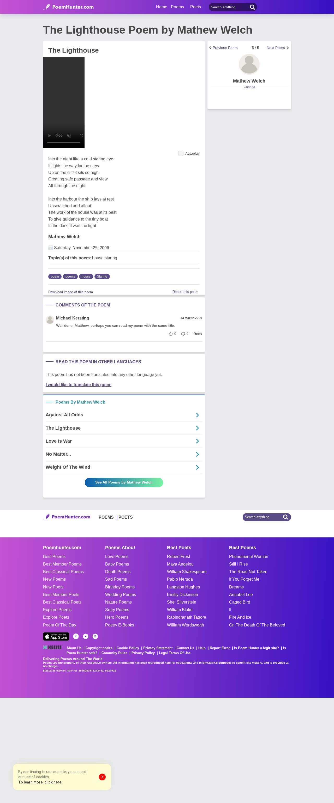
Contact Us (185, 648)
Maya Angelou (180, 564)
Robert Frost (178, 556)
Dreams (236, 587)
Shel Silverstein (181, 602)
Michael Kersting (72, 318)
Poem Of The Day (59, 625)
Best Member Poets (61, 594)
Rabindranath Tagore (186, 617)
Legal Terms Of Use (174, 653)
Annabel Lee (241, 594)
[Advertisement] (78, 750)
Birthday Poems (120, 587)
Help (202, 648)
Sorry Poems (117, 609)
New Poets (53, 587)
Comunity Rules (114, 653)
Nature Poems (118, 602)
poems (70, 276)
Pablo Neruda (180, 579)
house (86, 276)
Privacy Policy (143, 653)
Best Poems (54, 556)
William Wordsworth (185, 625)
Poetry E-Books (119, 625)
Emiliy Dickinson (182, 594)
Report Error (220, 648)
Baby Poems (117, 564)
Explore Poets (56, 617)
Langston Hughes (183, 587)
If (230, 609)
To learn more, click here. (40, 782)
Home (161, 7)
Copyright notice (99, 648)
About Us (74, 648)
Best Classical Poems (63, 571)
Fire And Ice (240, 617)
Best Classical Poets (62, 602)
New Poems (54, 579)
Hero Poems (116, 617)
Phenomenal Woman (248, 556)
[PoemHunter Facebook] (76, 636)
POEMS (106, 517)
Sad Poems (116, 579)
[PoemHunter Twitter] (85, 636)
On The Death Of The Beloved (257, 625)
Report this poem (185, 292)
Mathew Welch (64, 236)
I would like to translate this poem (78, 384)
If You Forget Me (244, 579)
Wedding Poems (120, 594)
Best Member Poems (62, 564)
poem (55, 276)
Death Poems (117, 571)
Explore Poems (57, 609)
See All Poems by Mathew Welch (124, 482)
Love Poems (116, 556)
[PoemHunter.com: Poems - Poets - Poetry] (68, 7)
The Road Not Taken (248, 571)
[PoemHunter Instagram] (95, 636)
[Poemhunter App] (56, 636)
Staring (102, 276)
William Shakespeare (187, 571)
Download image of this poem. (71, 292)
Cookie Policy (128, 648)
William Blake (180, 609)
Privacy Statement (157, 648)
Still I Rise (238, 564)
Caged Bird (239, 602)
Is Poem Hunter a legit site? (256, 648)
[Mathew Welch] (249, 64)
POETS (125, 517)
